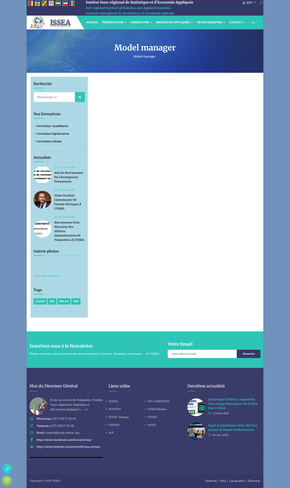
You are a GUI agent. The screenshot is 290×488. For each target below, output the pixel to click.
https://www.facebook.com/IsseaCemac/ (63, 439)
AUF (111, 432)
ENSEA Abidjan (157, 409)
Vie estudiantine (210, 22)
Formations (140, 22)
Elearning (254, 480)
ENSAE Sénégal (119, 417)
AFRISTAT (115, 409)
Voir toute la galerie (47, 275)
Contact (236, 22)
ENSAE (152, 417)
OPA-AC (63, 301)
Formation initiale (49, 141)
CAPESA (114, 424)
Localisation (236, 480)
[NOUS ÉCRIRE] (7, 469)
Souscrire (248, 353)
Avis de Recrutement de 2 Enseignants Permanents (68, 177)
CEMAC (113, 401)
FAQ (223, 480)
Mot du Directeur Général (54, 385)
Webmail (211, 480)
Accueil (92, 22)
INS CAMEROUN (158, 401)
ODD (76, 301)
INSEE (152, 424)
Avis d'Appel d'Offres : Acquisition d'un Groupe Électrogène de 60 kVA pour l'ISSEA (232, 404)
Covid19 (40, 301)
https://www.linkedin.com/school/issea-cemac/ (68, 446)
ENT (249, 2)
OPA (52, 301)
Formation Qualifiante (52, 126)
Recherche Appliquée (173, 22)
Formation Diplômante (52, 134)
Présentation (113, 22)
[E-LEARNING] (7, 481)
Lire (86, 409)
